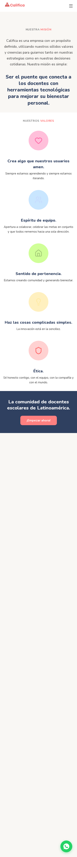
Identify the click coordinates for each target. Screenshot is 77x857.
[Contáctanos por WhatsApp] (66, 846)
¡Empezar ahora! (39, 420)
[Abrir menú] (71, 6)
